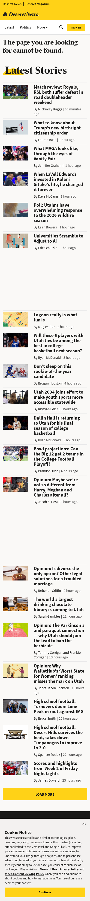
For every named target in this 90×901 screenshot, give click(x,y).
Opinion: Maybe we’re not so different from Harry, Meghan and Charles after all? (56, 487)
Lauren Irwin (47, 140)
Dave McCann (48, 196)
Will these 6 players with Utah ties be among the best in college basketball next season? (58, 343)
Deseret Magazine (37, 4)
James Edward (49, 780)
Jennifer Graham (50, 165)
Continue (45, 892)
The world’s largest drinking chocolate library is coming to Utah (59, 604)
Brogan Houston (50, 383)
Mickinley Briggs (50, 109)
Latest (9, 27)
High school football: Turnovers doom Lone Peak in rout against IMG (59, 706)
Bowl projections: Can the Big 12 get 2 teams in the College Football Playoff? (59, 456)
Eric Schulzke (47, 248)
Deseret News (12, 4)
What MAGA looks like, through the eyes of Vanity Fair (56, 153)
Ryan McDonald (49, 357)
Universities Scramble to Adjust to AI (58, 238)
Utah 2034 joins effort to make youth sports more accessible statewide (58, 397)
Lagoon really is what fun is (55, 317)
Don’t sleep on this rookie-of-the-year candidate (53, 371)
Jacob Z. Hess (48, 502)
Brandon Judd (48, 471)
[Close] (84, 825)
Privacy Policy (69, 869)
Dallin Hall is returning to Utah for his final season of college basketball (57, 425)
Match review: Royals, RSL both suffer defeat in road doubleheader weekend (58, 95)
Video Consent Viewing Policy (24, 874)
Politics (25, 27)
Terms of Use (48, 869)
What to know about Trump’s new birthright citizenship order (57, 128)
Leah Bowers (47, 227)
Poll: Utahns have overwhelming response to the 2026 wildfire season (58, 213)
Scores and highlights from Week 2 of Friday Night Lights (56, 768)
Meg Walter (46, 326)
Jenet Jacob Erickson (53, 688)
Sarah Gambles (49, 616)
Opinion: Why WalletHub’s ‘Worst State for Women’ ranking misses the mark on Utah (59, 673)
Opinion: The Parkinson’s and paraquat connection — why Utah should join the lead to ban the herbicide (59, 635)
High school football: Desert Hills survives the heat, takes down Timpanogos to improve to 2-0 (58, 737)
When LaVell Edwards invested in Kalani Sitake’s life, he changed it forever (58, 182)
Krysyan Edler (48, 409)
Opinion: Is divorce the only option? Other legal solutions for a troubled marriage (58, 576)
